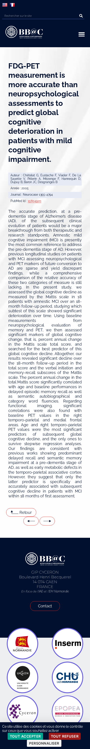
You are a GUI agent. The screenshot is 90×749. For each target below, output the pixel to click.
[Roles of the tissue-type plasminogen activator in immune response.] (47, 521)
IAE (41, 591)
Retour (25, 512)
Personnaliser (44, 743)
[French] (12, 4)
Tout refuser (64, 736)
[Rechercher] (81, 16)
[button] (82, 34)
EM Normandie (59, 591)
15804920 (34, 201)
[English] (4, 4)
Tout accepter (25, 736)
